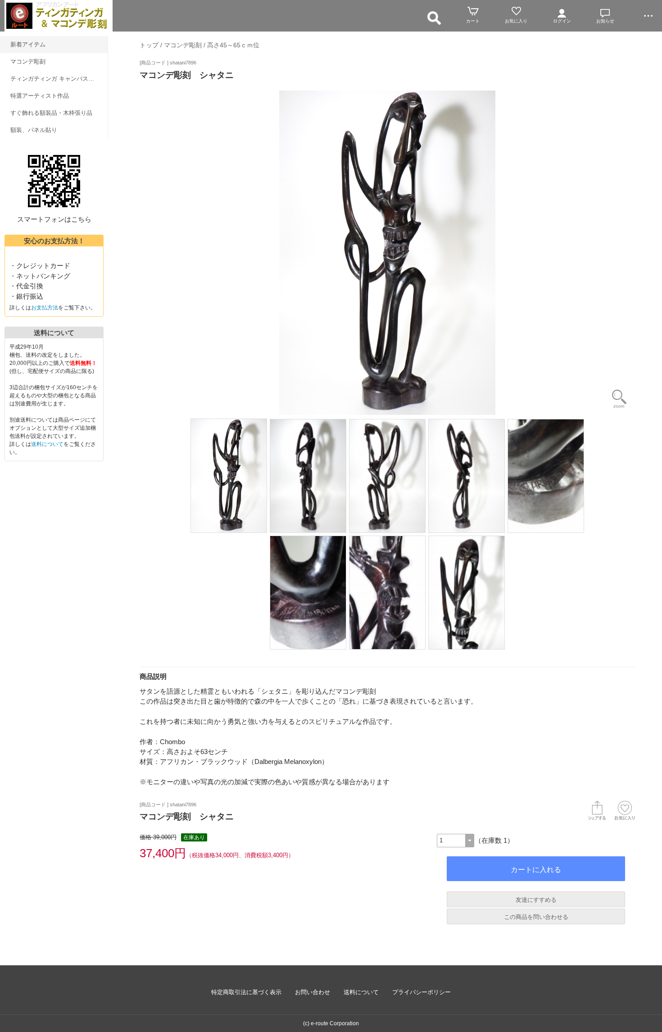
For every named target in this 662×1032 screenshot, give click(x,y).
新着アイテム (27, 44)
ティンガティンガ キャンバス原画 (55, 78)
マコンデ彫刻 (27, 61)
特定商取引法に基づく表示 (246, 992)
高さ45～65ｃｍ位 (233, 45)
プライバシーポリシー (421, 992)
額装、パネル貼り (33, 130)
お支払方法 (44, 308)
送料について (47, 444)
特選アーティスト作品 (39, 95)
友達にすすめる (536, 899)
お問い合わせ (312, 992)
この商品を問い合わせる (536, 917)
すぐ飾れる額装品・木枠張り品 (51, 112)
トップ (149, 45)
